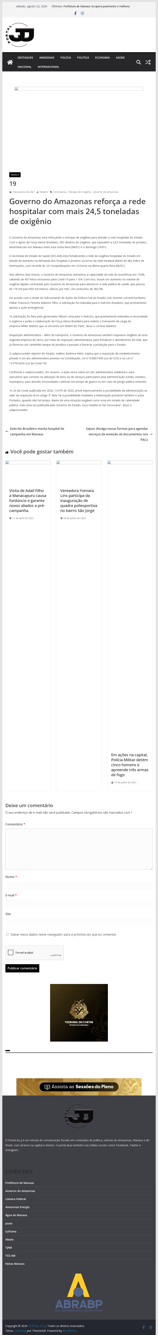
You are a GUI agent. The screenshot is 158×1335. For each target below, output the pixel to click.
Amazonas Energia (17, 1207)
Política (83, 57)
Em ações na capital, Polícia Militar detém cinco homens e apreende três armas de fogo (130, 764)
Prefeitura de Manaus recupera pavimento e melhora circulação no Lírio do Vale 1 (96, 8)
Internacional (48, 67)
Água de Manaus (16, 1215)
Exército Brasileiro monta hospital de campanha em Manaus (37, 431)
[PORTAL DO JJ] (10, 62)
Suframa (10, 1231)
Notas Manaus (14, 1263)
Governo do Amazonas (20, 1191)
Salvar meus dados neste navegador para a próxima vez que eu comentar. (64, 934)
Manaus (15, 174)
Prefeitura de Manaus (19, 1183)
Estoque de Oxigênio (80, 192)
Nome (11, 877)
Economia (102, 57)
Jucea (8, 1223)
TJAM (8, 1247)
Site (8, 914)
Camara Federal (15, 1199)
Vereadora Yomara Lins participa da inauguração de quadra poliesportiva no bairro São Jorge (78, 500)
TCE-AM (10, 1255)
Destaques (25, 57)
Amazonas (46, 57)
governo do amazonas (105, 192)
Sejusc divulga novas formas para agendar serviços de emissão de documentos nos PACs (117, 434)
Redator (44, 192)
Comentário (15, 824)
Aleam (9, 1239)
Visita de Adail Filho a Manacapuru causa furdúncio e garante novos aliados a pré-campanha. (27, 500)
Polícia (66, 57)
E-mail (11, 895)
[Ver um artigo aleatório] (148, 62)
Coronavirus (59, 192)
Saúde (120, 57)
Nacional (25, 67)
